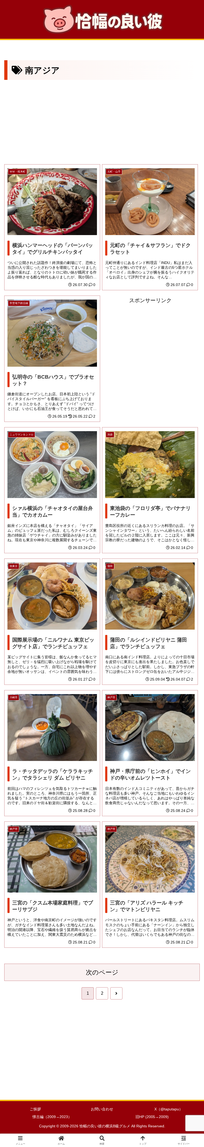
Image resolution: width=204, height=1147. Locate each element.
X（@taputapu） (168, 1109)
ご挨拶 (35, 1109)
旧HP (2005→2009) (152, 1117)
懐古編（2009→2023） (52, 1117)
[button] (188, 875)
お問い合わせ (102, 1109)
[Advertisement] (102, 121)
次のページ (102, 972)
